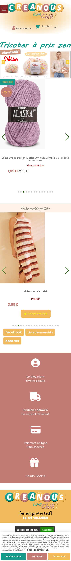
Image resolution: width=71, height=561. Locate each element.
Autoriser (47, 529)
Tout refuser (37, 556)
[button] (67, 62)
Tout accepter (59, 556)
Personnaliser (13, 556)
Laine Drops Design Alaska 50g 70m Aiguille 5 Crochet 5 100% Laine (36, 159)
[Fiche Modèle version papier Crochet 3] (35, 247)
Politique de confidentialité (37, 550)
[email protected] (35, 513)
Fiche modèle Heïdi (35, 291)
